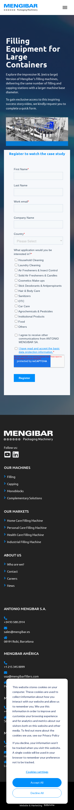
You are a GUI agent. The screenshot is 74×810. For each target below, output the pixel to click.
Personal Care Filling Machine (27, 527)
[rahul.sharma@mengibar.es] (5, 752)
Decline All (37, 793)
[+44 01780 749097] (5, 707)
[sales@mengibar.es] (5, 628)
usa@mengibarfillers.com (21, 676)
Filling (11, 477)
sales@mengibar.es (17, 632)
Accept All (37, 782)
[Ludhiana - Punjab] (5, 761)
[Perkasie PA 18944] (5, 682)
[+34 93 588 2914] (5, 618)
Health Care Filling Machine (25, 535)
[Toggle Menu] (65, 7)
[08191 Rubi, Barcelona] (5, 637)
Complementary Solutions (24, 498)
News (11, 585)
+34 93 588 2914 (14, 622)
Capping (12, 484)
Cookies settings (37, 772)
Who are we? (15, 564)
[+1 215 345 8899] (5, 662)
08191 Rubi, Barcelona (19, 641)
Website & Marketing (31, 805)
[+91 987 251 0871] (5, 742)
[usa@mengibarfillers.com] (5, 672)
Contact (12, 571)
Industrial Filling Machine (24, 542)
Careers (12, 578)
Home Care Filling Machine (25, 520)
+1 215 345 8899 (14, 666)
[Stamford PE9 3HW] (5, 717)
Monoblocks (15, 491)
